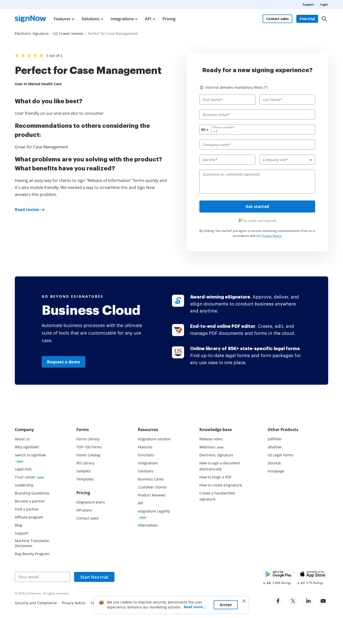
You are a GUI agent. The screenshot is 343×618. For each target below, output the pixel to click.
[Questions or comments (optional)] (257, 192)
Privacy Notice (272, 236)
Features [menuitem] (62, 19)
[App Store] (312, 574)
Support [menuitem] (308, 4)
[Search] (324, 19)
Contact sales (277, 18)
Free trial (307, 18)
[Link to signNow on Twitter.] (293, 601)
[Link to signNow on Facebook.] (278, 601)
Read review (27, 209)
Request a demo (63, 362)
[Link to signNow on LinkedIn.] (308, 601)
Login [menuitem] (324, 4)
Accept (226, 604)
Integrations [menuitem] (122, 19)
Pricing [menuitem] (169, 19)
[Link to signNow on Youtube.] (323, 601)
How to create (220, 485)
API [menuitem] (148, 19)
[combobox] (209, 129)
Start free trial (94, 577)
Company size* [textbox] (275, 159)
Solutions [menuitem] (90, 19)
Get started (257, 206)
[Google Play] (278, 574)
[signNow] (30, 19)
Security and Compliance (36, 602)
